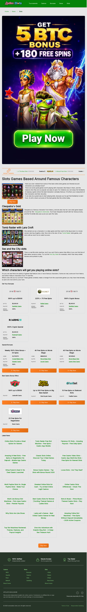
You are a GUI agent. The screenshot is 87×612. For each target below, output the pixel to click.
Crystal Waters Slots (17, 359)
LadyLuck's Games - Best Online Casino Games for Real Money (43, 515)
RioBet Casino (44, 303)
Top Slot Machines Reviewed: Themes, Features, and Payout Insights (15, 530)
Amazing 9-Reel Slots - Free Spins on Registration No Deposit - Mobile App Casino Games (15, 459)
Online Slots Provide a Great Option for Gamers (15, 442)
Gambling (29, 580)
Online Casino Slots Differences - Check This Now (72, 487)
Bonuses (53, 3)
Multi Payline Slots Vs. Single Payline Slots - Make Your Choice (15, 487)
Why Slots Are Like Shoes (15, 513)
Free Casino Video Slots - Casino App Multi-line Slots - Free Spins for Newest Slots (71, 458)
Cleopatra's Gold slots (42, 212)
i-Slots (49, 572)
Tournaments (33, 3)
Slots (68, 3)
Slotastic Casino (16, 361)
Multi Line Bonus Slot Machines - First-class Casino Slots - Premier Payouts (15, 501)
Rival (7, 578)
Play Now (12, 202)
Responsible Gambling (77, 605)
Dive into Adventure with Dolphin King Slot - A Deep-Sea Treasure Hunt (43, 530)
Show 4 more (48, 583)
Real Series (50, 580)
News (61, 3)
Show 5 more (7, 583)
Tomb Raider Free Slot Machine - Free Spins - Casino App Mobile (43, 443)
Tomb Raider (66, 233)
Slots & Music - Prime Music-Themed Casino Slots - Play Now (72, 501)
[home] (14, 6)
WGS (7, 572)
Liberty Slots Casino (74, 361)
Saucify (8, 575)
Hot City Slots (54, 254)
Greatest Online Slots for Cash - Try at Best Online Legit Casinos (43, 487)
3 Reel (49, 578)
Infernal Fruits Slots (50, 171)
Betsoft (8, 580)
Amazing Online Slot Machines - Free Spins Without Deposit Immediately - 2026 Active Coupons (71, 516)
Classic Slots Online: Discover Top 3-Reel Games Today (43, 458)
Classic (49, 575)
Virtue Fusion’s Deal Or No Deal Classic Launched (15, 471)
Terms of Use (65, 605)
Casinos (43, 3)
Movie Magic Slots (46, 359)
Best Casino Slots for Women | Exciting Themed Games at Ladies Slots (43, 501)
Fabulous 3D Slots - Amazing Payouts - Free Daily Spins (72, 442)
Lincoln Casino (45, 361)
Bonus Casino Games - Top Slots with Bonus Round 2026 (43, 471)
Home (7, 11)
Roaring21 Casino (17, 334)
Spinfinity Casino (16, 306)
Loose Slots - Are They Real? (72, 470)
